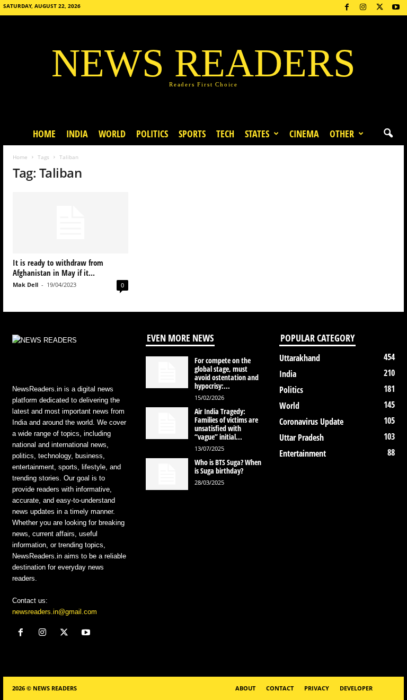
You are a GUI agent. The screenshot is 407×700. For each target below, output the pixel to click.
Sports (192, 133)
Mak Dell (25, 284)
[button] (388, 133)
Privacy (316, 688)
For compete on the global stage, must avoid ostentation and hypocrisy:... (226, 373)
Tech (225, 133)
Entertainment (302, 453)
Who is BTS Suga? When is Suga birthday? (227, 466)
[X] (379, 7)
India (77, 133)
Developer (356, 688)
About (245, 688)
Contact (280, 688)
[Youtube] (396, 7)
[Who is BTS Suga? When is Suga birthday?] (167, 474)
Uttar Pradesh (301, 437)
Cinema (304, 133)
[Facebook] (346, 7)
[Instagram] (363, 7)
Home (44, 133)
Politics (152, 133)
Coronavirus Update (311, 421)
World (112, 133)
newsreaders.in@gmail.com (54, 612)
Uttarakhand (299, 358)
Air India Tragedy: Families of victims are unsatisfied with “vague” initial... (226, 424)
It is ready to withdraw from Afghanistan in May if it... (58, 267)
